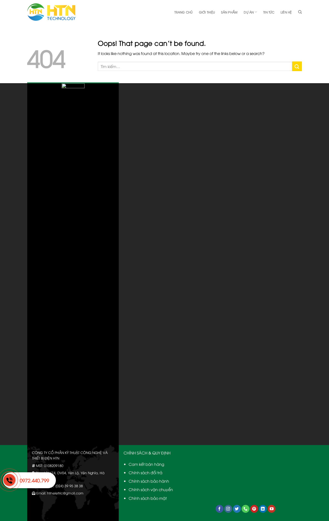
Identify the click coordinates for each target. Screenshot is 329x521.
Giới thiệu (207, 12)
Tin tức (268, 12)
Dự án (249, 12)
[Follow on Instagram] (228, 509)
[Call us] (246, 509)
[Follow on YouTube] (272, 509)
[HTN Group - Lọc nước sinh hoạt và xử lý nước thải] (51, 12)
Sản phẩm (229, 12)
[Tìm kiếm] (300, 12)
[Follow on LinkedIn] (263, 509)
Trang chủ (183, 12)
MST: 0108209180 (49, 465)
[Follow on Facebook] (220, 509)
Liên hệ (286, 12)
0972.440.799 (34, 480)
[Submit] (297, 66)
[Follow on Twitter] (237, 509)
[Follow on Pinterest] (254, 509)
